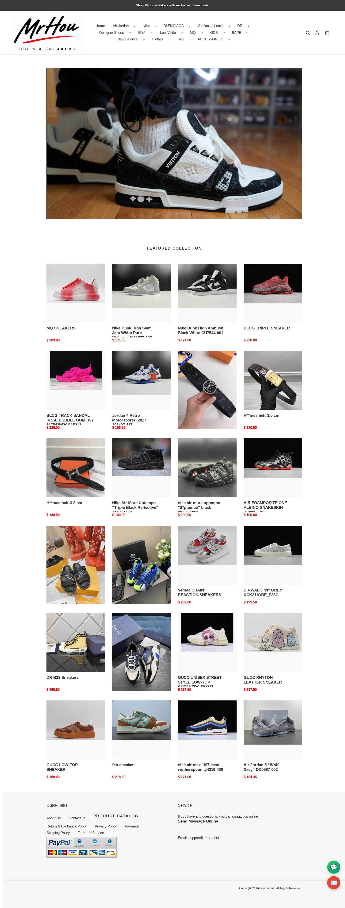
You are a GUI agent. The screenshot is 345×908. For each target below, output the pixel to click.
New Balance (127, 39)
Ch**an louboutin (210, 26)
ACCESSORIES (210, 39)
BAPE (236, 33)
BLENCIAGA (174, 26)
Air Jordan (121, 26)
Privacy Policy (106, 826)
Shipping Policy (58, 833)
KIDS (214, 33)
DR (239, 26)
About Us (53, 818)
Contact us (77, 818)
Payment (132, 826)
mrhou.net (268, 888)
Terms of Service (91, 833)
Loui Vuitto (168, 33)
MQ (193, 33)
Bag (180, 39)
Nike (146, 26)
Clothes (158, 39)
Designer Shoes (111, 33)
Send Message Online (198, 821)
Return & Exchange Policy (66, 826)
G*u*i (142, 33)
